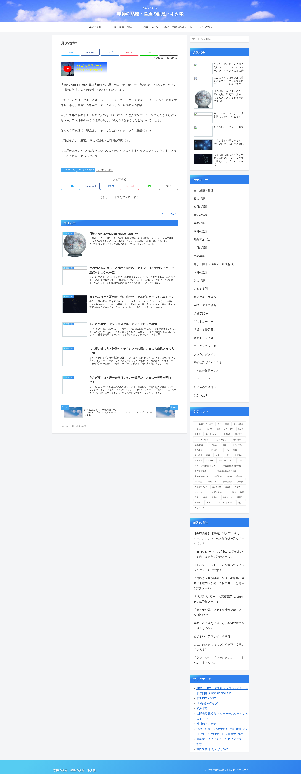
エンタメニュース (205, 346)
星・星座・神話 (69, 169)
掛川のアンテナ (206, 723)
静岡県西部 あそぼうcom (212, 749)
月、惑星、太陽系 (104, 169)
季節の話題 (201, 215)
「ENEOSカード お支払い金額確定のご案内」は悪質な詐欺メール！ (218, 554)
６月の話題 (201, 206)
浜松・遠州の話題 (205, 305)
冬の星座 (199, 280)
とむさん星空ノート (90, 67)
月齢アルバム (202, 239)
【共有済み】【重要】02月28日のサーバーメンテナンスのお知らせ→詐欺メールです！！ (219, 538)
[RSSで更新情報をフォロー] (149, 203)
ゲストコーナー (203, 321)
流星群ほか (201, 313)
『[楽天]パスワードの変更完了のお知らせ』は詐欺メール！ (219, 599)
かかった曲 (201, 395)
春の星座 (199, 198)
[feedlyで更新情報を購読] (90, 203)
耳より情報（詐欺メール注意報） (215, 264)
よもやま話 (201, 288)
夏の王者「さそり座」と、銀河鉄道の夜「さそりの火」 (219, 625)
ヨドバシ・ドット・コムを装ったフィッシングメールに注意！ (219, 567)
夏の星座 (199, 223)
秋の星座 (199, 256)
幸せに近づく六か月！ (208, 362)
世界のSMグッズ (207, 703)
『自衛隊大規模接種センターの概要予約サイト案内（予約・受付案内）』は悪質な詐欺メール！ (219, 583)
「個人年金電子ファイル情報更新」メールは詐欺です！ (219, 612)
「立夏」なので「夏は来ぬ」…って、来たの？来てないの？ (219, 660)
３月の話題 (201, 272)
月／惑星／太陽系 (86, 169)
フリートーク (202, 379)
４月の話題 (201, 247)
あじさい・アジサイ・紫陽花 (212, 636)
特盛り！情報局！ (205, 329)
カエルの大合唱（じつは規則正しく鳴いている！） (219, 647)
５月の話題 (201, 231)
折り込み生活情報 (205, 387)
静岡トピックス (203, 338)
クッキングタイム (205, 354)
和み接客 (202, 708)
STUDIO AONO (206, 698)
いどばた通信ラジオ (206, 370)
